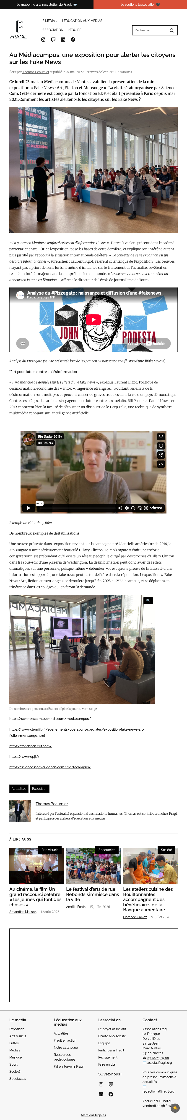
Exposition (39, 788)
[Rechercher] (171, 30)
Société (166, 850)
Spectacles (107, 850)
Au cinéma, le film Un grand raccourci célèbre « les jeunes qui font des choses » (35, 897)
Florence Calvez (135, 917)
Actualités (19, 788)
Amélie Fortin (76, 907)
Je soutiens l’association (138, 4)
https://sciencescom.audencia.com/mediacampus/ (50, 719)
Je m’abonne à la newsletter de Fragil (44, 4)
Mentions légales (93, 1115)
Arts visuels (50, 850)
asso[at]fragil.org (159, 1062)
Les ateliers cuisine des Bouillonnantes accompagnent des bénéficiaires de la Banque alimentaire (148, 899)
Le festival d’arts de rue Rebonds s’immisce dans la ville (92, 894)
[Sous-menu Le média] (56, 21)
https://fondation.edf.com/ (30, 746)
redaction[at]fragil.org (158, 1091)
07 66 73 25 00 (158, 1058)
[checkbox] (175, 1108)
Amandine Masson (22, 912)
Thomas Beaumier (35, 72)
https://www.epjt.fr (24, 757)
